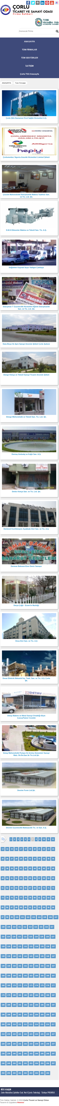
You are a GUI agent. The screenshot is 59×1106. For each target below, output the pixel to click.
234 (36, 1044)
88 (16, 907)
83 (48, 898)
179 (8, 995)
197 (53, 1005)
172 (25, 985)
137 (53, 946)
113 (30, 927)
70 (44, 888)
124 (36, 937)
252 (25, 1063)
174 (36, 985)
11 (48, 839)
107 (55, 917)
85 (3, 907)
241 (19, 1054)
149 (8, 966)
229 (8, 1044)
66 (26, 888)
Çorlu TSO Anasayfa (29, 74)
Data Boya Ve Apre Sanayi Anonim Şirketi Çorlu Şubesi (26, 344)
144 (36, 956)
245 (42, 1054)
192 (25, 1005)
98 (7, 917)
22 (44, 849)
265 (42, 1073)
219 (8, 1034)
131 (19, 946)
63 (12, 888)
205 (42, 1015)
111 (19, 927)
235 (42, 1044)
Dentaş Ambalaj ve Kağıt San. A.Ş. (26, 454)
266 (47, 1073)
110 (14, 927)
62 (7, 888)
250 (14, 1063)
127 (52, 937)
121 (19, 937)
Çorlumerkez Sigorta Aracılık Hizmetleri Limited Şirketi (26, 157)
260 (14, 1073)
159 (8, 976)
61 (3, 888)
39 (12, 868)
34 (44, 859)
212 (25, 1024)
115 (41, 927)
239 (8, 1054)
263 (31, 1073)
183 (31, 995)
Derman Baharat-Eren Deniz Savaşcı (26, 566)
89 (21, 907)
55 (30, 878)
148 (3, 966)
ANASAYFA (29, 41)
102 (28, 917)
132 (25, 946)
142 (25, 956)
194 (36, 1005)
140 (14, 956)
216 (47, 1024)
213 (30, 1024)
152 (25, 966)
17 (21, 849)
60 (53, 878)
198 (3, 1015)
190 (14, 1005)
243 (31, 1054)
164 (36, 976)
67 (30, 888)
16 (16, 849)
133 (31, 946)
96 (53, 907)
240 (14, 1054)
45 (39, 868)
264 (36, 1073)
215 (41, 1024)
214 (36, 1024)
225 (42, 1034)
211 (19, 1024)
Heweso (20, 1102)
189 (8, 1005)
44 (35, 868)
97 (3, 917)
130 (14, 946)
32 (35, 859)
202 (25, 1015)
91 (30, 907)
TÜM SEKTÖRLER (29, 58)
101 (22, 917)
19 (30, 849)
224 (36, 1034)
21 (39, 849)
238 (3, 1054)
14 (7, 849)
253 (31, 1063)
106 (50, 917)
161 (19, 976)
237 (53, 1044)
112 (24, 927)
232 (25, 1044)
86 (7, 907)
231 (19, 1044)
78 (26, 898)
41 (21, 868)
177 (53, 985)
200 (14, 1015)
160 (14, 976)
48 (53, 868)
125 (41, 937)
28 (16, 859)
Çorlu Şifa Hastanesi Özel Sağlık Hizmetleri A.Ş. (26, 118)
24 (53, 849)
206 (47, 1015)
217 (53, 1024)
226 (47, 1034)
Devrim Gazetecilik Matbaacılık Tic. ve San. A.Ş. (26, 828)
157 (53, 966)
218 (3, 1034)
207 (53, 1015)
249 (8, 1063)
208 (3, 1024)
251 (19, 1063)
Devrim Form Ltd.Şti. (26, 790)
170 (14, 985)
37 (3, 868)
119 (8, 937)
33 (39, 859)
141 (19, 956)
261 (19, 1073)
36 (53, 859)
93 (39, 907)
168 (3, 985)
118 (3, 937)
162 (25, 976)
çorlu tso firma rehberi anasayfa (26, 10)
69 (39, 888)
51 (12, 878)
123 (30, 937)
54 (26, 878)
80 (35, 898)
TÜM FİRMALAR (29, 50)
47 (48, 868)
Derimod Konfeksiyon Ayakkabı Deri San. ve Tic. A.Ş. (26, 529)
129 (8, 946)
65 (21, 888)
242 (25, 1054)
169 (8, 985)
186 (47, 995)
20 (35, 849)
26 (7, 859)
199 (8, 1015)
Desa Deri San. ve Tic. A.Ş (26, 641)
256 (47, 1063)
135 (42, 946)
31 (30, 859)
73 (3, 898)
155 (42, 966)
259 (8, 1073)
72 (53, 888)
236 (47, 1044)
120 (13, 937)
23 (48, 849)
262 (25, 1073)
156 (47, 966)
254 (36, 1063)
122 (25, 937)
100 (16, 917)
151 (19, 966)
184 (36, 995)
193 (31, 1005)
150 (14, 966)
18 (26, 849)
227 (53, 1034)
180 (14, 995)
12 (53, 839)
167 (53, 976)
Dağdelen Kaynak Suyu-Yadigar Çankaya (26, 267)
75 (12, 898)
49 (3, 878)
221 (19, 1034)
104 (39, 917)
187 (53, 995)
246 (47, 1054)
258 (3, 1073)
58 (44, 878)
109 (8, 927)
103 (33, 917)
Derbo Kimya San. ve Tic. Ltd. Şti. (26, 492)
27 (12, 859)
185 (42, 995)
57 (39, 878)
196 (47, 1005)
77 (21, 898)
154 (36, 966)
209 (8, 1024)
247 (53, 1054)
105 (44, 917)
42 (26, 868)
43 (30, 868)
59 (48, 878)
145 (42, 956)
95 (48, 907)
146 (47, 956)
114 (35, 927)
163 (31, 976)
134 (36, 946)
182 (25, 995)
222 (25, 1034)
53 (21, 878)
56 (35, 878)
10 (44, 839)
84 (53, 898)
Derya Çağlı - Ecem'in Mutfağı (26, 605)
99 (12, 917)
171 (19, 985)
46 (44, 868)
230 (14, 1044)
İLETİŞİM (30, 66)
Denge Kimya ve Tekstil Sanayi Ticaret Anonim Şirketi (26, 375)
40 (16, 868)
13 (3, 849)
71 (48, 888)
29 (21, 859)
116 (46, 927)
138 (3, 956)
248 (3, 1063)
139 (8, 956)
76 (16, 898)
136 (47, 946)
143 (31, 956)
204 (36, 1015)
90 (26, 907)
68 (35, 888)
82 (44, 898)
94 (44, 907)
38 (7, 868)
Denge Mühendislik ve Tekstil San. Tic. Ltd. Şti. (26, 417)
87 (12, 907)
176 (47, 985)
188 (3, 1005)
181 (19, 995)
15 (12, 849)
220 (14, 1034)
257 (53, 1063)
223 (31, 1034)
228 (3, 1044)
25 (3, 859)
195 (42, 1005)
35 (48, 859)
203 (31, 1015)
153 (31, 966)
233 (31, 1044)
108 (3, 927)
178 (3, 995)
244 (36, 1054)
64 (16, 888)
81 (39, 898)
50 (7, 878)
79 (30, 898)
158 (3, 976)
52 (16, 878)
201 (19, 1015)
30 (26, 859)
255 (42, 1063)
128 (3, 946)
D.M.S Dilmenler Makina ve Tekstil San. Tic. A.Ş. (26, 230)
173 (31, 985)
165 (42, 976)
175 (42, 985)
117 (51, 927)
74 (7, 898)
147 (53, 956)
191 (19, 1005)
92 (35, 907)
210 (14, 1024)
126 (47, 937)
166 (47, 976)
